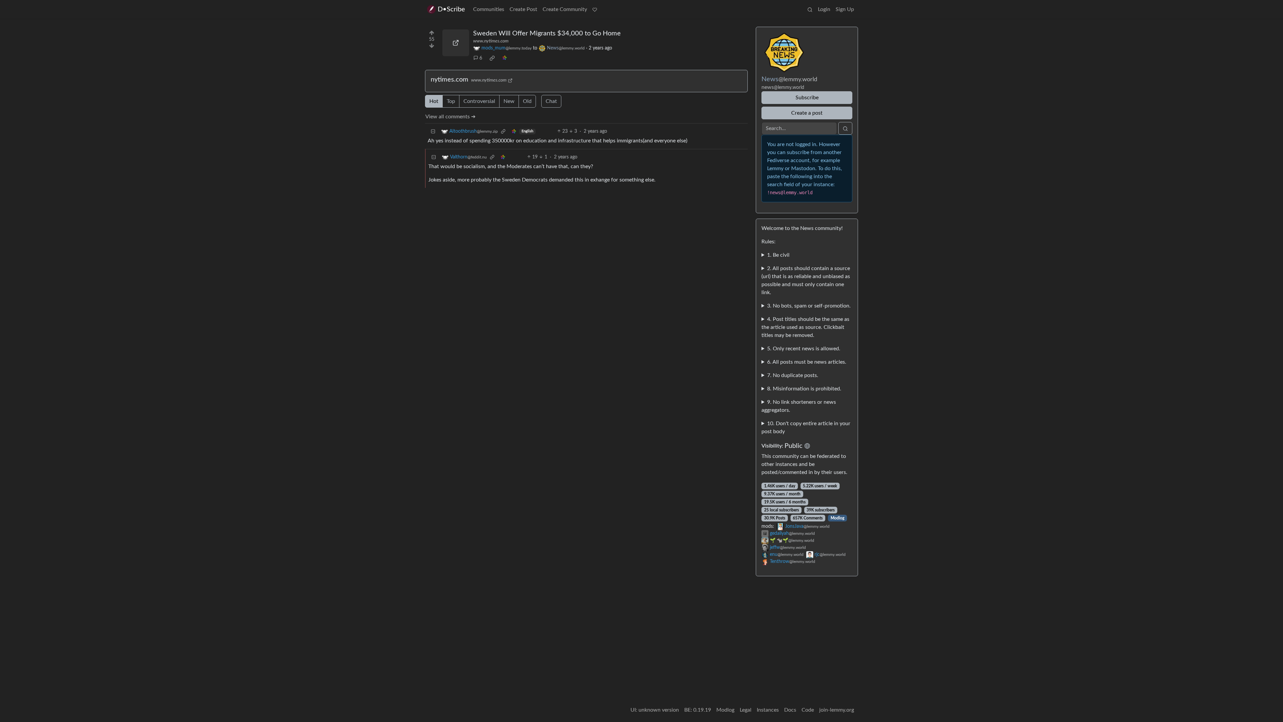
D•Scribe (451, 9)
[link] (492, 58)
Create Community (565, 9)
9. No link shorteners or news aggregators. (798, 406)
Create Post (523, 9)
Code (808, 710)
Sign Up (845, 9)
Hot (433, 101)
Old (527, 101)
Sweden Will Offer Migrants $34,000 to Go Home (547, 33)
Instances (768, 710)
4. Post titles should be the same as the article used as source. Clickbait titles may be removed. (805, 327)
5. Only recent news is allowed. (803, 348)
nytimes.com (449, 79)
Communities (488, 9)
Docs (790, 710)
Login (824, 9)
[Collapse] (433, 131)
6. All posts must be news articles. (806, 362)
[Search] (810, 9)
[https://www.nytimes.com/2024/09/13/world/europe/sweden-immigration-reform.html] (455, 42)
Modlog (837, 518)
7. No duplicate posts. (792, 375)
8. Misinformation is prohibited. (804, 388)
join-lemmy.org (836, 710)
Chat (551, 101)
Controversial (479, 101)
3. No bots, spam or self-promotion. (809, 306)
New (509, 101)
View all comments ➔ (450, 116)
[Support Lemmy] (595, 9)
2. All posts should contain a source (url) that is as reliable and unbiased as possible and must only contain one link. (805, 280)
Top (451, 101)
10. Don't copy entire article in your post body (805, 427)
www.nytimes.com (491, 41)
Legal (745, 710)
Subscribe (807, 97)
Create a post (807, 113)
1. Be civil (778, 255)
